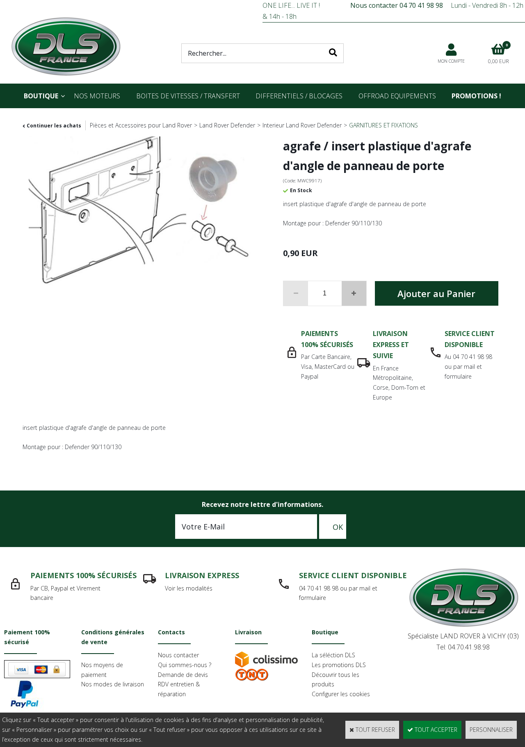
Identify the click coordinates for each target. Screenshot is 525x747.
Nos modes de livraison (112, 684)
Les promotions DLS (339, 665)
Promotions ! (476, 95)
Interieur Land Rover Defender (302, 125)
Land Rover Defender (227, 125)
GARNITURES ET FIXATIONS (383, 125)
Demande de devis (183, 675)
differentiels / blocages (299, 95)
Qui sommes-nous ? (184, 665)
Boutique (41, 95)
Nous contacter (178, 655)
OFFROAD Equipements (397, 95)
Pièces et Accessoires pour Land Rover (141, 125)
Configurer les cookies (341, 694)
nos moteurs (97, 95)
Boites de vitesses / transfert (188, 95)
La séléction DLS (333, 655)
